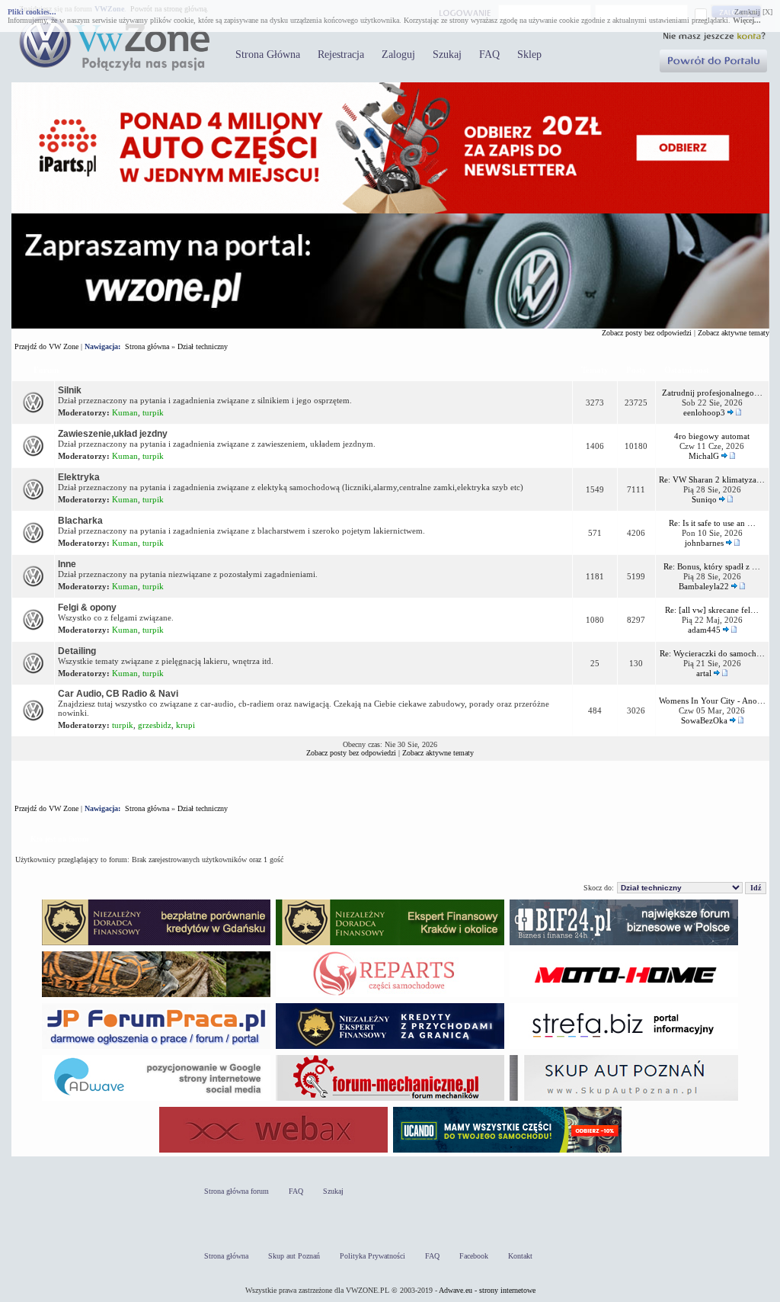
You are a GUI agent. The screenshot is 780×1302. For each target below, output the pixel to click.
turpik (153, 412)
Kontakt (520, 1256)
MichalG (704, 455)
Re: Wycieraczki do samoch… (712, 653)
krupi (185, 725)
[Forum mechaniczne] (390, 1100)
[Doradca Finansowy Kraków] (390, 945)
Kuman (125, 412)
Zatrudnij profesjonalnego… (712, 392)
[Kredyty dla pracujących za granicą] (390, 1048)
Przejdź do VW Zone (46, 346)
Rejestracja (341, 54)
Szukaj (447, 54)
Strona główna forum (236, 1191)
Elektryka (79, 477)
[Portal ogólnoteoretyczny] (624, 1048)
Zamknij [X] (753, 12)
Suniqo (704, 499)
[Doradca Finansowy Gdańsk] (156, 945)
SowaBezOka (704, 720)
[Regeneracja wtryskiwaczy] (390, 997)
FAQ (489, 54)
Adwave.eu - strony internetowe (487, 1290)
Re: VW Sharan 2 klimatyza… (712, 479)
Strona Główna (267, 54)
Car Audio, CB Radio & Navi (118, 693)
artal (703, 673)
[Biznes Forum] (624, 945)
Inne (67, 564)
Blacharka (80, 520)
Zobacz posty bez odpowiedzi (647, 333)
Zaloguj (398, 54)
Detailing (77, 651)
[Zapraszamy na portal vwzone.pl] (390, 326)
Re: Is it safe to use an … (712, 523)
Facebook (473, 1256)
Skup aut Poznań (294, 1256)
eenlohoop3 (704, 412)
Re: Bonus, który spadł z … (711, 566)
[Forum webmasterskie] (273, 1152)
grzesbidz (154, 725)
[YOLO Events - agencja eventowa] (156, 997)
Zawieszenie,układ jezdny (113, 433)
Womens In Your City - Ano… (712, 700)
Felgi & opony (87, 607)
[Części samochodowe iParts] (390, 211)
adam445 (704, 629)
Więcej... (747, 20)
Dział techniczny (202, 346)
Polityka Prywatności (372, 1256)
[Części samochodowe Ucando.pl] (507, 1152)
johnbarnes (704, 542)
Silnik (70, 390)
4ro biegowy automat (712, 436)
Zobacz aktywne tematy (733, 333)
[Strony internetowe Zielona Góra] (156, 1100)
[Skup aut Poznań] (624, 997)
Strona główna (147, 346)
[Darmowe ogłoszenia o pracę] (156, 1048)
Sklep (529, 54)
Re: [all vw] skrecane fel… (712, 609)
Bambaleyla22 (704, 586)
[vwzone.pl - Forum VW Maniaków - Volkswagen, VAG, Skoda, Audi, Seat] (114, 68)
